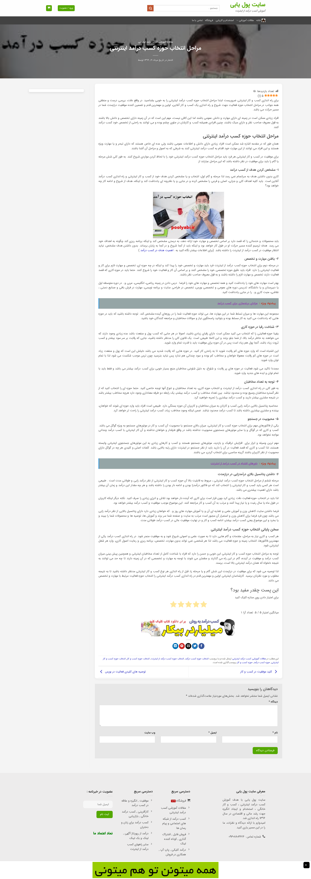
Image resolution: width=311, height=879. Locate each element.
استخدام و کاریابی (225, 20)
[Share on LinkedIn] (175, 646)
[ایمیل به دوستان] (188, 646)
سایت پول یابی (247, 5)
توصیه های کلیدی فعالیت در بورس (125, 671)
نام (275, 733)
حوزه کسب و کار (245, 662)
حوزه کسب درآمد (262, 662)
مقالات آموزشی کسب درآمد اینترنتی (155, 42)
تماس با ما (197, 20)
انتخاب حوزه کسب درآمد (197, 659)
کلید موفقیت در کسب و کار (256, 671)
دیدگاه (273, 702)
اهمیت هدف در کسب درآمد (156, 250)
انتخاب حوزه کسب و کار (138, 659)
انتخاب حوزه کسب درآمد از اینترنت (167, 659)
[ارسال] (150, 8)
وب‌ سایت (149, 733)
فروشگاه (209, 20)
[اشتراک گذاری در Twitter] (195, 646)
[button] (49, 8)
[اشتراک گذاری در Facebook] (201, 646)
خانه (258, 20)
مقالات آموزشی (246, 20)
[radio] (203, 605)
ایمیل (212, 733)
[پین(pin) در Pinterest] (182, 646)
